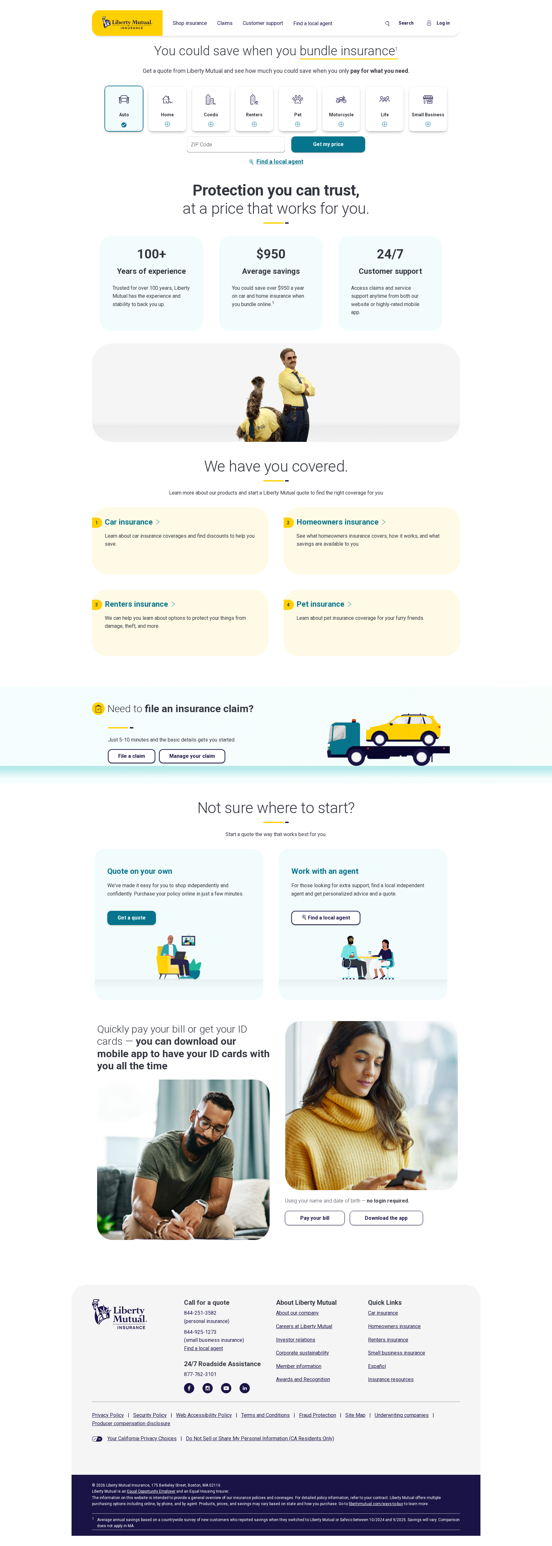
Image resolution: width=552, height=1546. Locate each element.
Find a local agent (312, 23)
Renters (136, 604)
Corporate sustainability (302, 1353)
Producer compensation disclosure (131, 1423)
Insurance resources (391, 1379)
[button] (123, 109)
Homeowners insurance (394, 1326)
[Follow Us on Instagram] (208, 1387)
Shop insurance (190, 23)
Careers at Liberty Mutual (304, 1326)
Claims (225, 23)
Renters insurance (388, 1340)
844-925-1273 (200, 1332)
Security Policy (150, 1415)
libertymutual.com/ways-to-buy (376, 1504)
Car (129, 522)
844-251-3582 (200, 1313)
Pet (320, 604)
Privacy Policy (108, 1415)
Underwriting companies (402, 1415)
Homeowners (337, 522)
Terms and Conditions (265, 1415)
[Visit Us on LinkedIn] (245, 1387)
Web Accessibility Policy (204, 1415)
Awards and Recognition (303, 1379)
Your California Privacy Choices (142, 1438)
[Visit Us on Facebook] (189, 1387)
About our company (297, 1313)
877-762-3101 (200, 1374)
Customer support (263, 23)
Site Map (355, 1415)
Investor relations (295, 1340)
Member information (298, 1366)
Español (377, 1366)
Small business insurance (396, 1353)
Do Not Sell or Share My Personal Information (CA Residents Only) (260, 1438)
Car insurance (383, 1313)
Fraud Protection (317, 1415)
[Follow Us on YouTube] (226, 1387)
